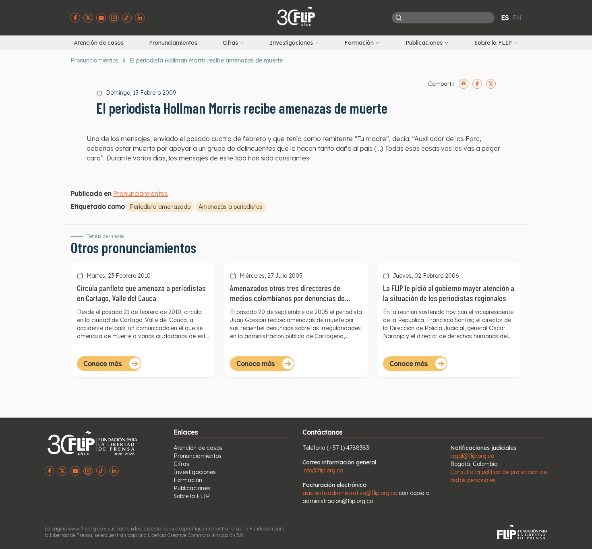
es (505, 18)
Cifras (181, 464)
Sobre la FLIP (192, 496)
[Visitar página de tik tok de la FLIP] (127, 18)
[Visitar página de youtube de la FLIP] (101, 18)
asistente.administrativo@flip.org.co (349, 493)
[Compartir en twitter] (491, 84)
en (517, 18)
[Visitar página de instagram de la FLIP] (114, 18)
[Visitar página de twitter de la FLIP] (88, 18)
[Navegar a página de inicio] (296, 16)
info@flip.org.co (322, 470)
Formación (188, 480)
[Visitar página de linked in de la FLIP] (140, 18)
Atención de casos (99, 42)
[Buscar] (398, 17)
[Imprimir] (463, 84)
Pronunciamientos (173, 42)
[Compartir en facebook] (477, 84)
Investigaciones (195, 472)
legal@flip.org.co (472, 456)
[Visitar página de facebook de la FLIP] (75, 18)
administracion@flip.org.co (337, 501)
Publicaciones (192, 488)
